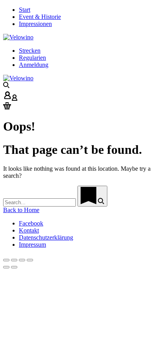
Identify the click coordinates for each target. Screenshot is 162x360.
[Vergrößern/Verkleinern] (30, 260)
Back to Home (21, 210)
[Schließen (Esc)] (6, 260)
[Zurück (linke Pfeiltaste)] (6, 267)
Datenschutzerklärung (46, 237)
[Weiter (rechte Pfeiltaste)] (14, 267)
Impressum (32, 244)
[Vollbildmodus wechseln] (22, 260)
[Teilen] (14, 260)
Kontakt (29, 230)
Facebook (31, 223)
